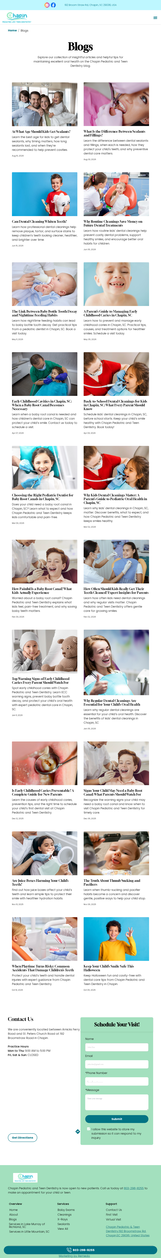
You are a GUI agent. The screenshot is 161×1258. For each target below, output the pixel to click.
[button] (47, 5)
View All (63, 1229)
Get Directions (22, 1138)
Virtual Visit (113, 1219)
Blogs (13, 1219)
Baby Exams (66, 1210)
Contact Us (114, 1210)
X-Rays (63, 1219)
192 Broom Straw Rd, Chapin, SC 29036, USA (91, 5)
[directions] (77, 1133)
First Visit (112, 1215)
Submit (116, 1119)
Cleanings (65, 1215)
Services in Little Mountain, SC (29, 1232)
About (13, 1215)
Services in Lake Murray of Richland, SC (27, 1225)
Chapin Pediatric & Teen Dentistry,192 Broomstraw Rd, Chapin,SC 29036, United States (128, 1231)
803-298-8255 (134, 1188)
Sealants (64, 1224)
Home (12, 30)
